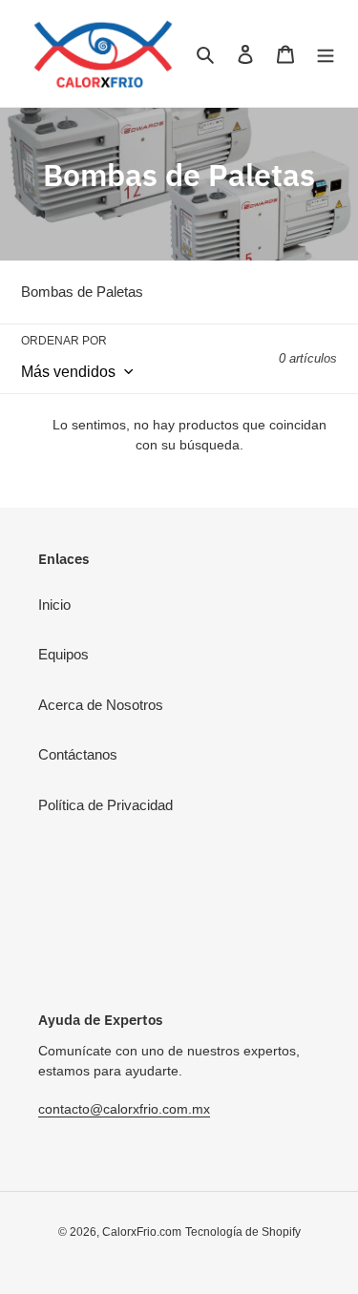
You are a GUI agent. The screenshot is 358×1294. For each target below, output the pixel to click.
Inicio (54, 604)
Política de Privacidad (105, 805)
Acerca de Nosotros (100, 705)
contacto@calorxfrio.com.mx (124, 1109)
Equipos (63, 654)
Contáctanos (77, 754)
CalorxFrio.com (141, 1232)
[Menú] (325, 53)
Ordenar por (64, 340)
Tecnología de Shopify (243, 1232)
